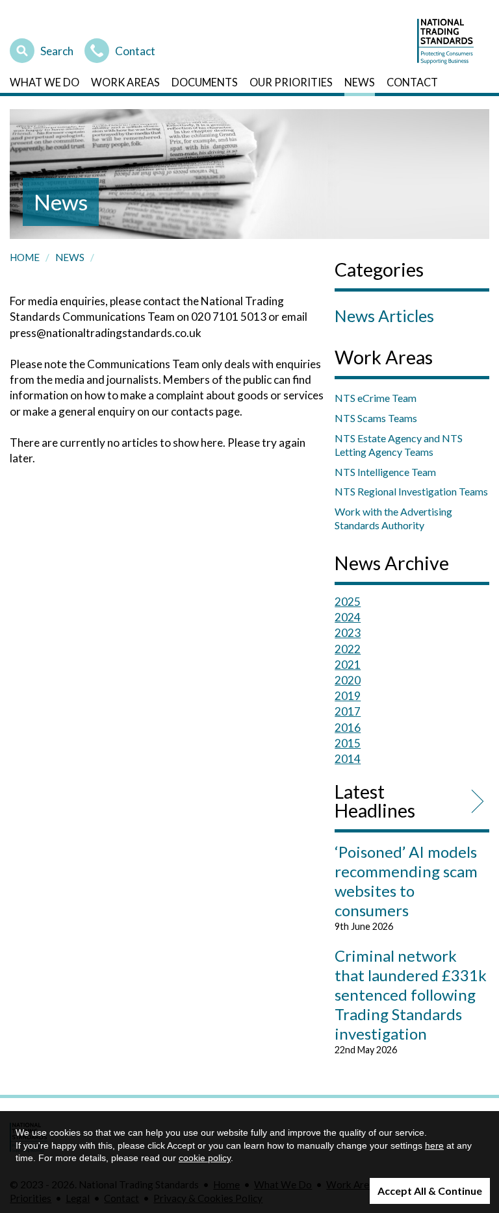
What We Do (44, 82)
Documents (205, 82)
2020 (348, 680)
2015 (348, 743)
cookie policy (205, 1158)
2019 (348, 696)
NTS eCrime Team (375, 398)
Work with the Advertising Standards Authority (393, 518)
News (359, 82)
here (434, 1145)
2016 (348, 727)
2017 (348, 711)
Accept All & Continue (429, 1190)
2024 (348, 617)
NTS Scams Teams (376, 418)
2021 (348, 664)
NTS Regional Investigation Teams (411, 491)
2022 (348, 649)
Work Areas (125, 82)
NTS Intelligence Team (385, 472)
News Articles (384, 315)
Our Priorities (291, 82)
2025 (348, 601)
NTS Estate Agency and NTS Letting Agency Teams (399, 445)
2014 (348, 759)
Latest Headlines (375, 801)
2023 (348, 633)
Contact (135, 49)
